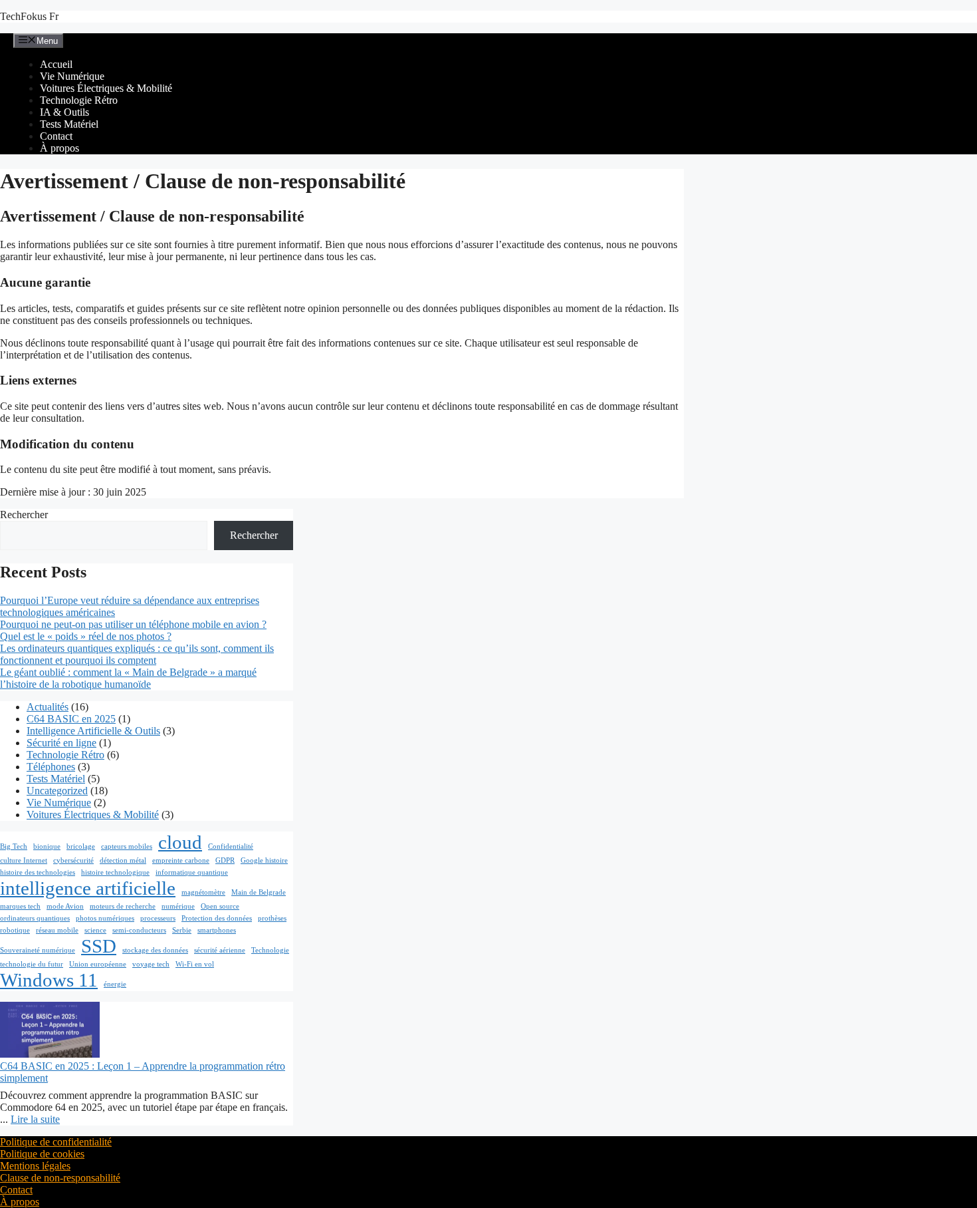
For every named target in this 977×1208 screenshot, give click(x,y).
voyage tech (150, 964)
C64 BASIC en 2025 (71, 718)
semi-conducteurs (139, 930)
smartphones (216, 930)
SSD (98, 946)
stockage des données (155, 950)
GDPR (225, 860)
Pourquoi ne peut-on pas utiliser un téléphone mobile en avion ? (133, 624)
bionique (46, 846)
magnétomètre (203, 892)
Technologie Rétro (79, 100)
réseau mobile (57, 930)
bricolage (80, 846)
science (95, 930)
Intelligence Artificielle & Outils (93, 730)
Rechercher (24, 514)
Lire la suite (35, 1119)
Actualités (47, 706)
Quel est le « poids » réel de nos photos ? (85, 636)
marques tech (20, 906)
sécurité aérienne (219, 950)
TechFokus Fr (29, 16)
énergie (115, 984)
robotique (15, 930)
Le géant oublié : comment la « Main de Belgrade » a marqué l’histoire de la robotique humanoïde (128, 678)
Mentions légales (35, 1165)
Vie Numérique (72, 76)
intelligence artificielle (87, 888)
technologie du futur (31, 964)
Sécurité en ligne (61, 742)
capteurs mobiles (126, 846)
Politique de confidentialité (56, 1141)
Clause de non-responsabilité (60, 1177)
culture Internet (23, 860)
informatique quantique (192, 872)
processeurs (157, 918)
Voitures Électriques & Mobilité (106, 88)
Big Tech (13, 846)
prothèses (272, 918)
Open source (220, 906)
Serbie (181, 930)
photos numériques (105, 918)
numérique (178, 906)
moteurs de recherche (123, 906)
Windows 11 (49, 979)
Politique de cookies (42, 1153)
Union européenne (97, 964)
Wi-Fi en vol (194, 964)
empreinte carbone (180, 860)
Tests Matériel (69, 124)
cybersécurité (73, 860)
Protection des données (216, 918)
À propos (59, 148)
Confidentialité (230, 846)
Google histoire (264, 860)
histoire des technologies (37, 872)
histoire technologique (115, 872)
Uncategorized (57, 790)
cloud (180, 842)
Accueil (56, 64)
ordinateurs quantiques (35, 918)
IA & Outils (64, 112)
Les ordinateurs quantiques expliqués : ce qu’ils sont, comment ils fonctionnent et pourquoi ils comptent (137, 654)
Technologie (270, 950)
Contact (56, 136)
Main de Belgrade (258, 892)
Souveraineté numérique (37, 950)
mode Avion (65, 906)
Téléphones (51, 766)
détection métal (123, 860)
